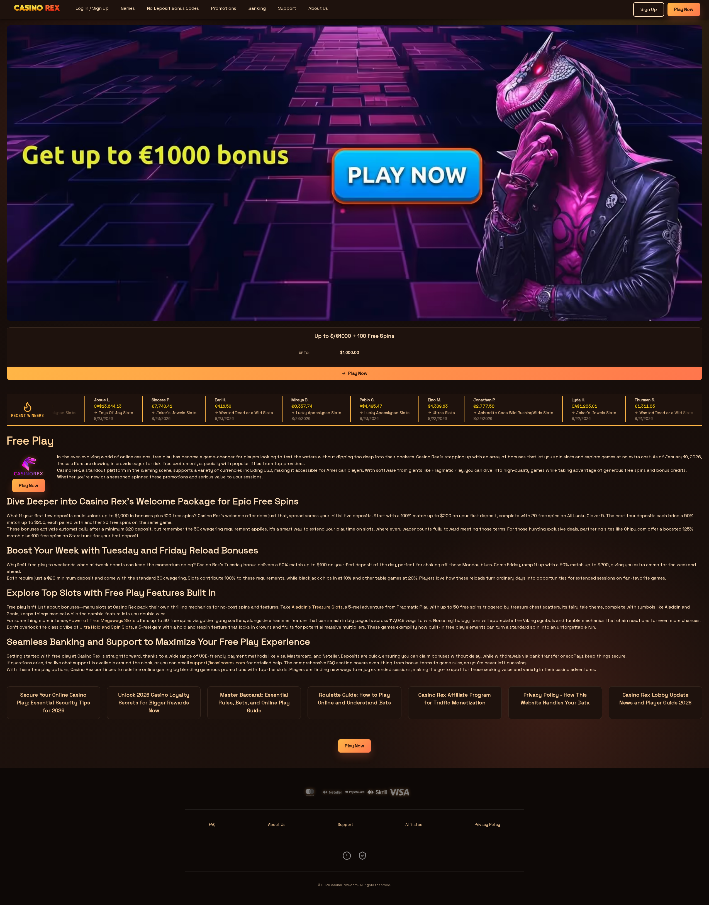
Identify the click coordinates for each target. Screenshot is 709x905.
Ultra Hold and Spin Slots (106, 627)
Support (287, 8)
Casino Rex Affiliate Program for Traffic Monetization (454, 699)
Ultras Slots (420, 412)
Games (128, 8)
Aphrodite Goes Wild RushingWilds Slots (491, 412)
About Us (318, 8)
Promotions (223, 8)
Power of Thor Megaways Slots (102, 620)
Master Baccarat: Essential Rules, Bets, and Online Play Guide (254, 703)
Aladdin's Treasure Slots (317, 607)
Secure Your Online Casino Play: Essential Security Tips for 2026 (53, 703)
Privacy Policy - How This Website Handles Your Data (555, 699)
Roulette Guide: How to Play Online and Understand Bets (354, 699)
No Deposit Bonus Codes (173, 8)
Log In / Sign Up (92, 8)
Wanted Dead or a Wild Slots (222, 412)
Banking (257, 8)
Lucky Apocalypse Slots (294, 412)
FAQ (212, 824)
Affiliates (413, 824)
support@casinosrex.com (217, 663)
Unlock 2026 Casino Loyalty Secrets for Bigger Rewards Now (154, 703)
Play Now (683, 9)
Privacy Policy (487, 824)
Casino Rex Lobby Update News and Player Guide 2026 (655, 699)
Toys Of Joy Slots (92, 412)
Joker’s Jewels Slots (152, 412)
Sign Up (648, 9)
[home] (37, 14)
